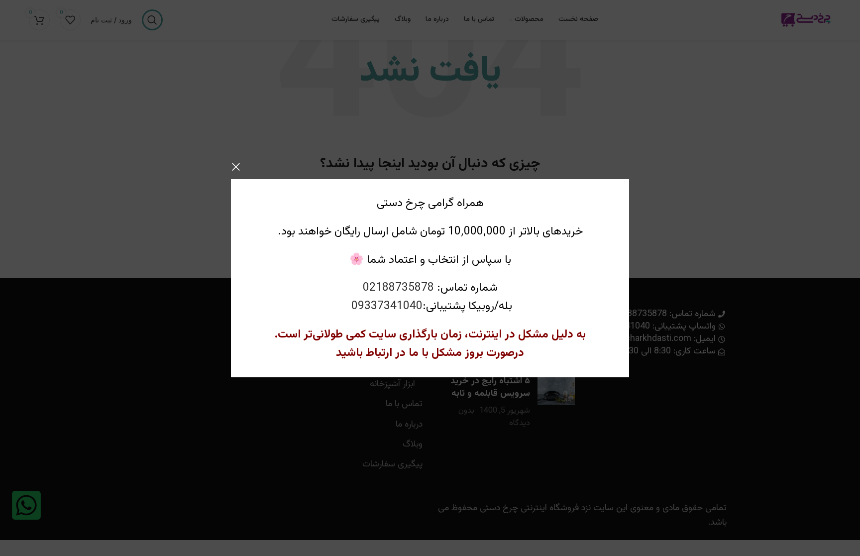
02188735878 (398, 288)
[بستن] (235, 166)
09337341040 (387, 306)
